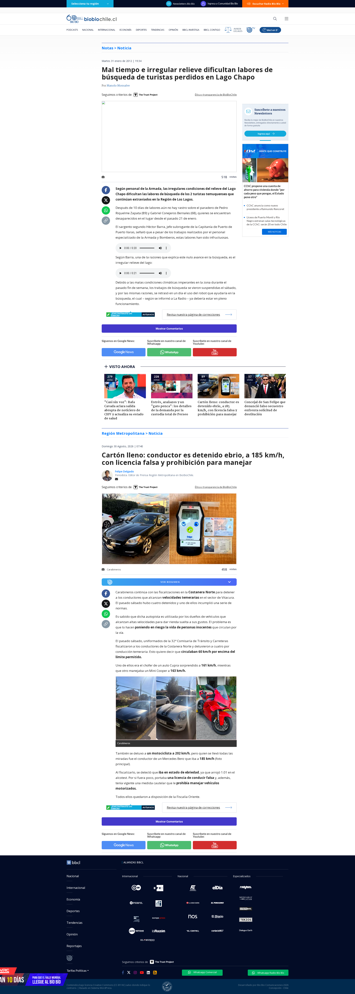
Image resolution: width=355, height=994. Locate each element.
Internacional (106, 29)
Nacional (88, 29)
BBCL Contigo (212, 29)
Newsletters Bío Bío (184, 3)
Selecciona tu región (85, 3)
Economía (125, 29)
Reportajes (74, 946)
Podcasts (72, 29)
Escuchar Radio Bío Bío (266, 3)
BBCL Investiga (190, 29)
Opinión (173, 29)
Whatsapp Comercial (205, 972)
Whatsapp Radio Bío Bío (270, 972)
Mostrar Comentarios (169, 328)
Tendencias (157, 29)
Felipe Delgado (124, 471)
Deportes (141, 29)
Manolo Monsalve (118, 86)
